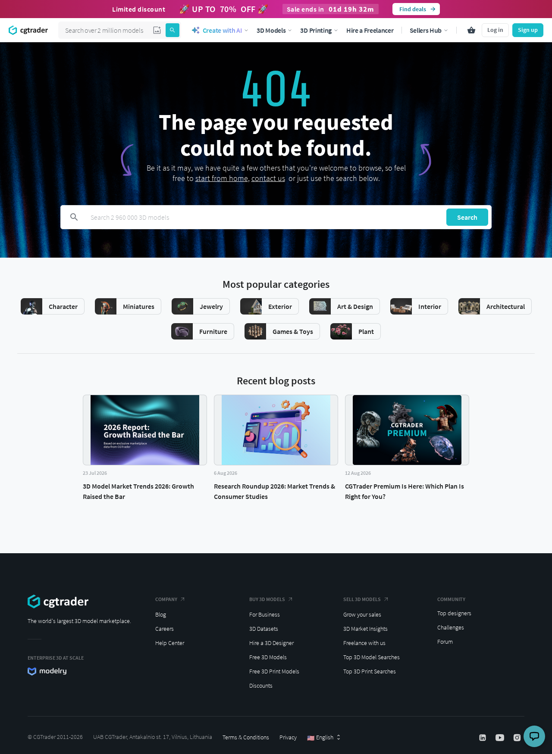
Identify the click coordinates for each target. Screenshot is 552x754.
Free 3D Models (268, 657)
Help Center (169, 643)
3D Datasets (263, 628)
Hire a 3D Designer (271, 643)
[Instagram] (517, 737)
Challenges (450, 627)
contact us (268, 178)
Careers (164, 628)
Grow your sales (362, 614)
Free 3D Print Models (274, 671)
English (320, 737)
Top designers (454, 613)
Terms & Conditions (246, 737)
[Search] (172, 30)
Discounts (261, 685)
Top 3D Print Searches (369, 671)
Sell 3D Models (362, 599)
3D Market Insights (365, 628)
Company (166, 599)
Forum (445, 641)
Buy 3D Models (267, 599)
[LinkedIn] (483, 737)
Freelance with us (364, 643)
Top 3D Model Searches (371, 657)
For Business (264, 614)
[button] (157, 30)
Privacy (288, 737)
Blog (160, 614)
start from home (221, 178)
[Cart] (471, 30)
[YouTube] (500, 737)
